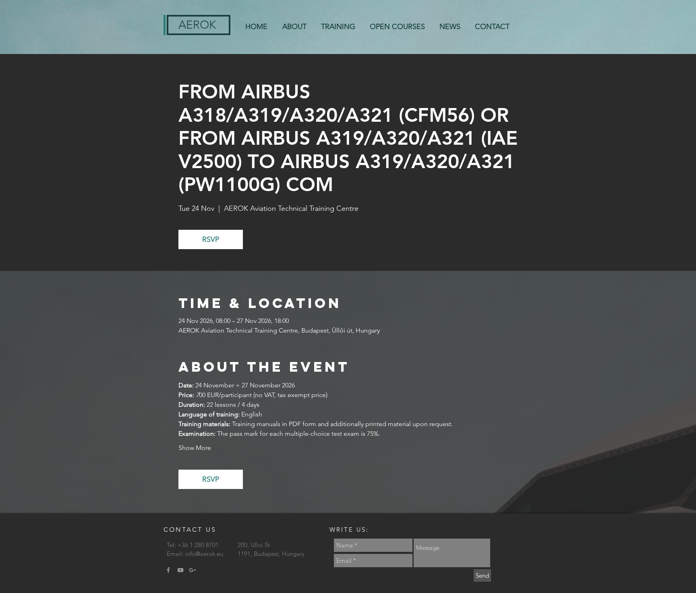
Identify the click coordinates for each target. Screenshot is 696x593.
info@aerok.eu (204, 554)
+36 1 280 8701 (198, 545)
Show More (194, 448)
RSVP (210, 239)
